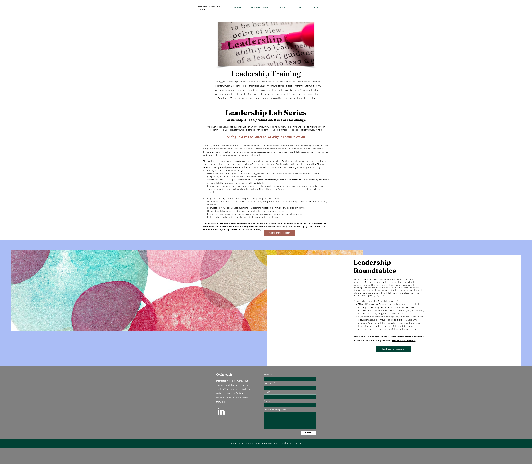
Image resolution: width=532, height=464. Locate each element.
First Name (269, 374)
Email (266, 392)
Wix (299, 443)
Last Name (269, 383)
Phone (267, 401)
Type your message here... (275, 409)
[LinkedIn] (221, 411)
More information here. (403, 340)
